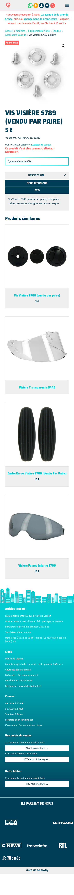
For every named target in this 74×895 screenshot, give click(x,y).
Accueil (9, 31)
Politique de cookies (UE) (18, 680)
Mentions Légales (14, 658)
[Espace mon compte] (42, 7)
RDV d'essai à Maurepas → (37, 759)
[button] (63, 46)
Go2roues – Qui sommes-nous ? (21, 675)
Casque (56, 31)
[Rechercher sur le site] (52, 7)
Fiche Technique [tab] (37, 183)
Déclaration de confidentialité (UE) (23, 686)
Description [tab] (36, 175)
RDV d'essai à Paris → (37, 748)
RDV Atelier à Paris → (37, 784)
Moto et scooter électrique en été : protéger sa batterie (34, 621)
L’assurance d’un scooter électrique (23, 725)
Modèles (20, 31)
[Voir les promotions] (36, 7)
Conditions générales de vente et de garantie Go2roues (34, 664)
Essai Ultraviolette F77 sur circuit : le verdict (28, 616)
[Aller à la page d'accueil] (19, 7)
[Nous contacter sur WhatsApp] (30, 7)
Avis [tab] (37, 190)
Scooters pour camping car (19, 719)
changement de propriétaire (40, 19)
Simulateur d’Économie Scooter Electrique (27, 626)
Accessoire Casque (15, 34)
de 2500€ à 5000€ (14, 709)
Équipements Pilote (39, 31)
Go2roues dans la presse (18, 669)
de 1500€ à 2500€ (14, 703)
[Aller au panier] (47, 7)
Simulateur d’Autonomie (18, 632)
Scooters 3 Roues (14, 714)
